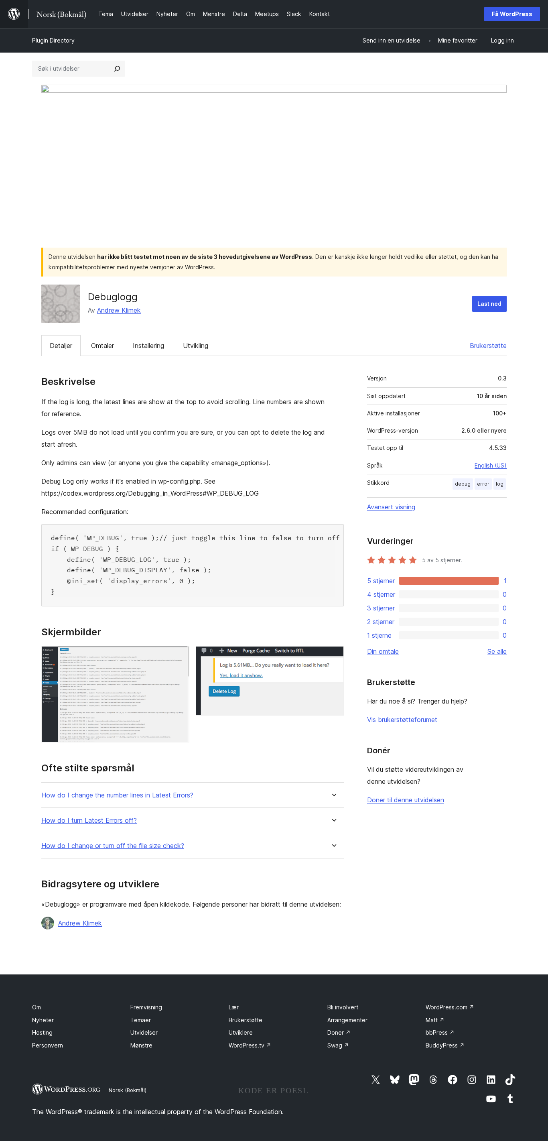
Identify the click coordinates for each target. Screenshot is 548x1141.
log (499, 484)
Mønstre (141, 1045)
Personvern (47, 1045)
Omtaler (102, 346)
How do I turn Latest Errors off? (89, 820)
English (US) (491, 465)
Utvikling (195, 346)
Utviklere (241, 1032)
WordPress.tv (250, 1045)
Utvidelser (144, 1032)
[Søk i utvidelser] (117, 69)
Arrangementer (347, 1020)
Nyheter (43, 1020)
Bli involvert (342, 1007)
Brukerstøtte (488, 346)
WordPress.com (450, 1007)
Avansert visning (391, 507)
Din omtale (383, 651)
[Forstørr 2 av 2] (333, 657)
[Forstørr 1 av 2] (179, 657)
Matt (435, 1020)
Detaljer (61, 346)
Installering (148, 346)
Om (36, 1007)
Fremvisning (146, 1007)
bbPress (440, 1032)
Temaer (140, 1020)
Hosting (42, 1032)
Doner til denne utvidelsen (405, 800)
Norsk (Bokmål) (127, 1090)
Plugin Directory (53, 40)
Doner (339, 1032)
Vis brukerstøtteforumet (402, 720)
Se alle (497, 651)
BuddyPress (445, 1045)
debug (463, 484)
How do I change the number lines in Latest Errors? (117, 795)
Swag (338, 1045)
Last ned (489, 303)
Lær (234, 1007)
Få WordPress (512, 13)
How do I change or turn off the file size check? (112, 846)
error (483, 484)
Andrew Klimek (119, 310)
